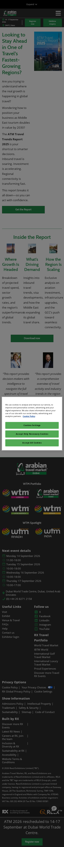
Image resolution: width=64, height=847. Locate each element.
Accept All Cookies (31, 442)
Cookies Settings (32, 425)
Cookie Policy (29, 416)
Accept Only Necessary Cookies (32, 434)
